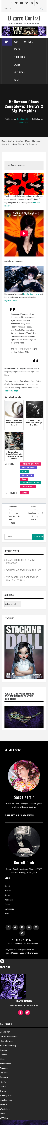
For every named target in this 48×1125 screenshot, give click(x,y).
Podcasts (4, 1068)
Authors (28, 41)
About (17, 41)
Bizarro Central (24, 17)
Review (3, 1082)
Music (24, 493)
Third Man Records (30, 483)
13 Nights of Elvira (30, 464)
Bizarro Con (5, 1032)
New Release (5, 1064)
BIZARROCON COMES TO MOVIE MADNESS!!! (21, 561)
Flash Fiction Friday (8, 1045)
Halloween (27, 475)
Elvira (25, 471)
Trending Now (6, 1095)
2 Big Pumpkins (28, 468)
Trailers (3, 1091)
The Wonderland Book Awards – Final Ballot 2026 (23, 578)
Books (17, 49)
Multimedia (19, 72)
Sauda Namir (22, 122)
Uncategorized (6, 1100)
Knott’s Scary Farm (31, 294)
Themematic (32, 953)
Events (17, 64)
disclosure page (11, 391)
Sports (3, 1086)
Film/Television (6, 1041)
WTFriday (4, 1118)
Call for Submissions (9, 1036)
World (2, 1113)
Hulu (24, 479)
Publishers (19, 57)
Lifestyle (3, 1054)
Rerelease (4, 1077)
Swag (16, 80)
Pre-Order (4, 1073)
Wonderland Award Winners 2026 (23, 570)
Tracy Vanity (28, 486)
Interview (4, 1050)
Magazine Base (18, 953)
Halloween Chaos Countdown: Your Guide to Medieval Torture (14, 514)
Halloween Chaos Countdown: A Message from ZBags (34, 513)
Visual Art (4, 1104)
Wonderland (5, 1109)
